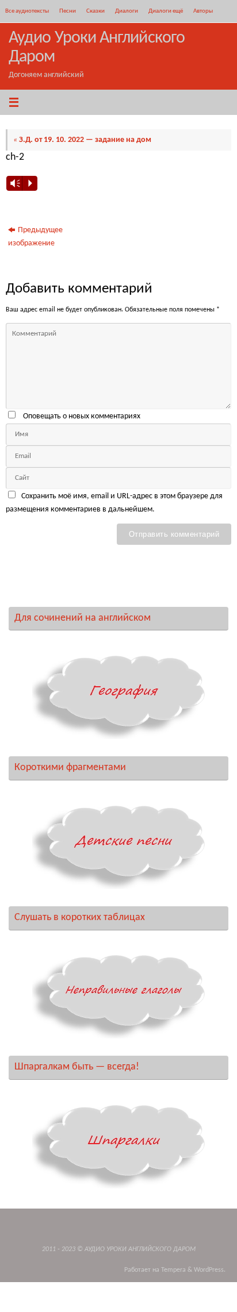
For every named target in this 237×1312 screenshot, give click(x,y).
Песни (67, 10)
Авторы (203, 10)
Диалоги (126, 10)
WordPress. (209, 1270)
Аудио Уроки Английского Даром (97, 47)
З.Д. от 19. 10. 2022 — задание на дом (82, 140)
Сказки (95, 10)
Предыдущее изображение (35, 236)
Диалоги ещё (165, 10)
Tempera (173, 1270)
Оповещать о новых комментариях (81, 416)
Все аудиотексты (27, 10)
